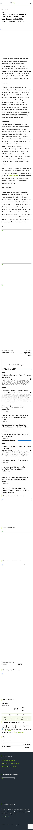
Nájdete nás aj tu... (7, 737)
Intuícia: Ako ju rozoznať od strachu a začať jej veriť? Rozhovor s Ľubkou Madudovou (15, 417)
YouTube (8, 731)
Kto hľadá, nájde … (8, 662)
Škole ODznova (18, 732)
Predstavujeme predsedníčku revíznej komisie (25, 354)
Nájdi (20, 664)
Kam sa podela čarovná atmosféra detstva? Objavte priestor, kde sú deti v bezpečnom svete (15, 427)
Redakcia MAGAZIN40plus (8, 21)
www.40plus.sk (13, 176)
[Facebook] (3, 828)
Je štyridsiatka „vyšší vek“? (8, 352)
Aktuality (3, 387)
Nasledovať (27, 744)
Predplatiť (27, 747)
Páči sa (28, 741)
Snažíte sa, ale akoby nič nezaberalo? (15, 391)
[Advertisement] (16, 319)
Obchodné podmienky (9, 760)
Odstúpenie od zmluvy (9, 766)
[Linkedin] (6, 828)
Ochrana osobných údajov (10, 763)
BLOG (6, 9)
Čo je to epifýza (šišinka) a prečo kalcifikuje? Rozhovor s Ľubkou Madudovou (13, 408)
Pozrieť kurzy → (6, 817)
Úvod (3, 9)
